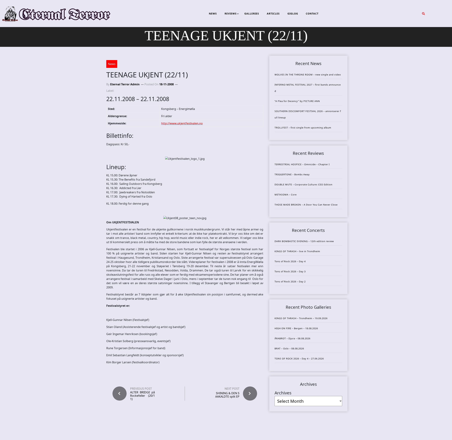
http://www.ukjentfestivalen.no (182, 123)
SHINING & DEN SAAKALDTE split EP (227, 394)
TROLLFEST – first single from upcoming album (303, 127)
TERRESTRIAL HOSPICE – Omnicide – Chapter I (302, 164)
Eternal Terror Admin (125, 84)
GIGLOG (292, 13)
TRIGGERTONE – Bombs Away (292, 174)
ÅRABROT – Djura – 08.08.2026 (292, 338)
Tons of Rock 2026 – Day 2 (290, 281)
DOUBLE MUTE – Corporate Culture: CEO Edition (303, 184)
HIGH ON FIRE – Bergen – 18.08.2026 (296, 328)
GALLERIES (251, 13)
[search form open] (423, 13)
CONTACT (312, 13)
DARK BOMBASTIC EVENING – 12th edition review (304, 241)
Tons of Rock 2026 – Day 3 (290, 271)
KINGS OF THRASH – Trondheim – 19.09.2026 (301, 318)
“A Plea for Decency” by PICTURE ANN (297, 101)
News (111, 64)
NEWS (213, 13)
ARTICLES (273, 13)
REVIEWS (231, 13)
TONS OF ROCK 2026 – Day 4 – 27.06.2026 (299, 358)
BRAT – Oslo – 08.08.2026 (289, 348)
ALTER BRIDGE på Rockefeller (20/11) (142, 396)
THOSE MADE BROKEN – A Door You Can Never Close (306, 204)
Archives (283, 393)
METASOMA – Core (286, 194)
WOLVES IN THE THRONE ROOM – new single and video (308, 74)
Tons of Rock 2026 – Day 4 (290, 261)
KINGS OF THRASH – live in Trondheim (297, 251)
